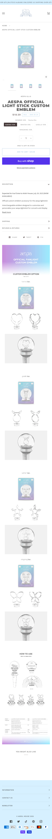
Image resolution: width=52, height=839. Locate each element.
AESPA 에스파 (26, 96)
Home (4, 26)
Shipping (6, 221)
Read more (6, 212)
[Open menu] (6, 13)
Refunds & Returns (10, 228)
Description (7, 184)
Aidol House (23, 816)
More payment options (26, 167)
